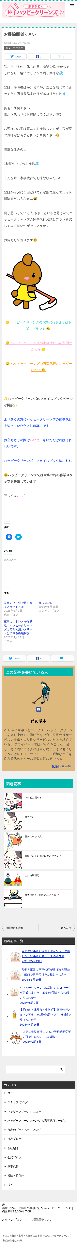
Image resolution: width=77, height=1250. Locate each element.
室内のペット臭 (33, 836)
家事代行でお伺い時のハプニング (43, 856)
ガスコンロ (45, 602)
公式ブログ (14, 1157)
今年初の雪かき (33, 797)
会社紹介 (13, 1148)
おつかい (30, 817)
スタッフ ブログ (14, 48)
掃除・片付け (16, 1175)
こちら (67, 460)
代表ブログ (14, 1138)
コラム (12, 1093)
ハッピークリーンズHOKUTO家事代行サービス (37, 1120)
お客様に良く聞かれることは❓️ (42, 895)
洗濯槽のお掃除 (14, 927)
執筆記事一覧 (61, 766)
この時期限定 (32, 875)
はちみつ (66, 927)
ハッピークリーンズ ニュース (26, 1111)
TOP (38, 1209)
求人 (10, 1184)
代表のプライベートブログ (24, 1129)
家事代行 (13, 1166)
